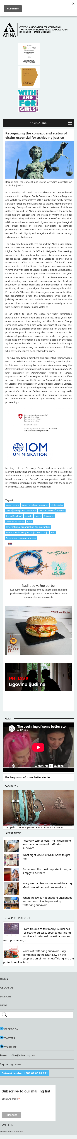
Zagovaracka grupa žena (35, 505)
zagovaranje (12, 505)
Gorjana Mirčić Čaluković (52, 510)
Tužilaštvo (49, 516)
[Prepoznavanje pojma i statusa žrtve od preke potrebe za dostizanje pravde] (10, 544)
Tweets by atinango (10, 1131)
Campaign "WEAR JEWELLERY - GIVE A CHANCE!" (34, 827)
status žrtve (57, 505)
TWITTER (9, 1038)
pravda (28, 516)
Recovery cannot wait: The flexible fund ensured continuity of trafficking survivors (47, 844)
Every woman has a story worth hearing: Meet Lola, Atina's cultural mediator (48, 885)
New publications (17, 918)
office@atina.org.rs (21, 1055)
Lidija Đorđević (14, 516)
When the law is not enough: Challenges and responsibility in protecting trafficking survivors (47, 901)
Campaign (11, 786)
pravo (38, 516)
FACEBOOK (11, 1029)
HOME (4, 978)
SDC (53, 532)
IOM (29, 521)
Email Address (11, 1098)
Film (7, 718)
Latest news (12, 833)
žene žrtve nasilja (15, 521)
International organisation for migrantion (28, 526)
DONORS (5, 996)
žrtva (9, 510)
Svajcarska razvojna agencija (21, 538)
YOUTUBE (10, 1047)
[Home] (38, 36)
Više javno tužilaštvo (25, 510)
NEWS (3, 1005)
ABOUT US (6, 987)
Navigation (38, 122)
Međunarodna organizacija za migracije (27, 532)
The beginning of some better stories (27, 777)
